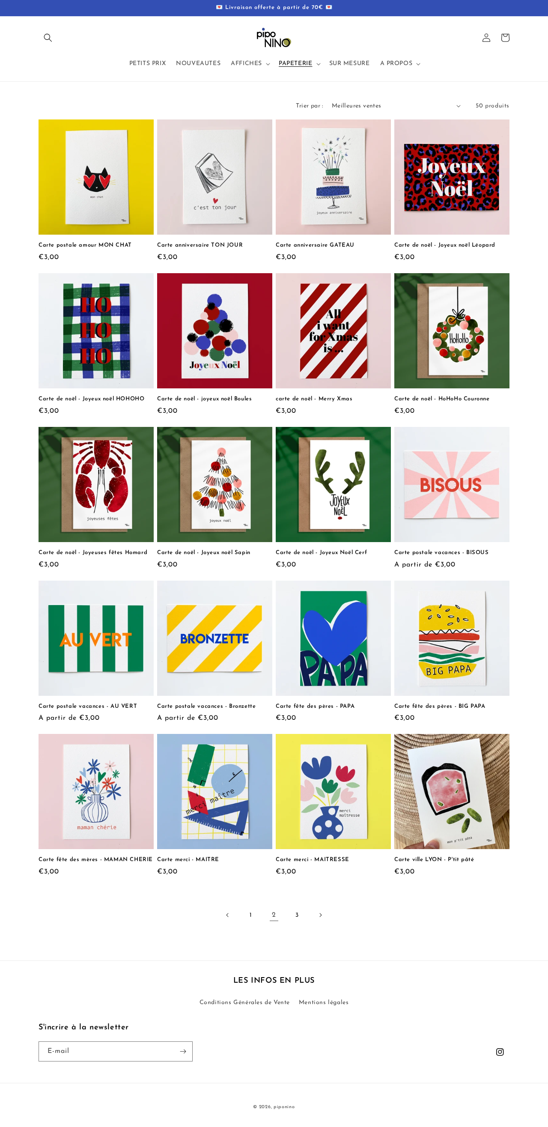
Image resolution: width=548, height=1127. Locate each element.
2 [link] (274, 915)
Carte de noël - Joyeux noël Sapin (203, 552)
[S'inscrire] (182, 1051)
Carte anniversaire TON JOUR (200, 245)
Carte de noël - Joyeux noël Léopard (444, 245)
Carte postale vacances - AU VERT (88, 706)
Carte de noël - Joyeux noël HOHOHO (91, 399)
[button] (48, 37)
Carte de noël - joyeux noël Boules (204, 399)
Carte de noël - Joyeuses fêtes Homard (93, 552)
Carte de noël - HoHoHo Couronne (442, 399)
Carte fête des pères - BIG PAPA (439, 706)
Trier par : (309, 106)
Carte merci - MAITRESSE (312, 859)
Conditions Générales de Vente (245, 1002)
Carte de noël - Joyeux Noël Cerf (321, 552)
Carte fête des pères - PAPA (315, 706)
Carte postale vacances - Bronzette (206, 706)
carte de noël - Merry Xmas (314, 399)
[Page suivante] (320, 915)
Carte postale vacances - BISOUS (441, 552)
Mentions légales (324, 1002)
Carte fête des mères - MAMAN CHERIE (96, 859)
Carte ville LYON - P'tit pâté (434, 859)
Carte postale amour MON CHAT (85, 245)
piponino (284, 1107)
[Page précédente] (227, 915)
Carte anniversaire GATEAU (315, 245)
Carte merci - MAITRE (188, 859)
